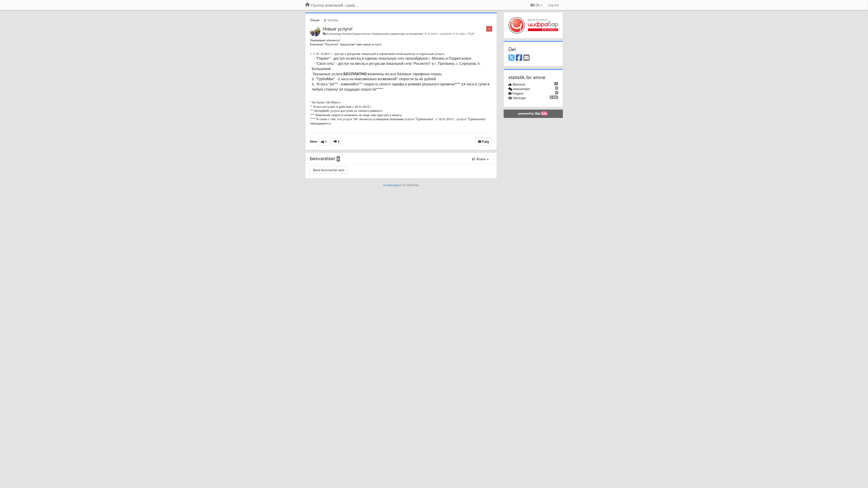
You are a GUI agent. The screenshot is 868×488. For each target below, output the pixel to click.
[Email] (526, 58)
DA (537, 5)
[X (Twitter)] (511, 58)
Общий (314, 20)
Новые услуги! (338, 28)
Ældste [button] (480, 159)
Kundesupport (392, 185)
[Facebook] (519, 58)
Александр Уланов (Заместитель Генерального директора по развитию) (374, 34)
